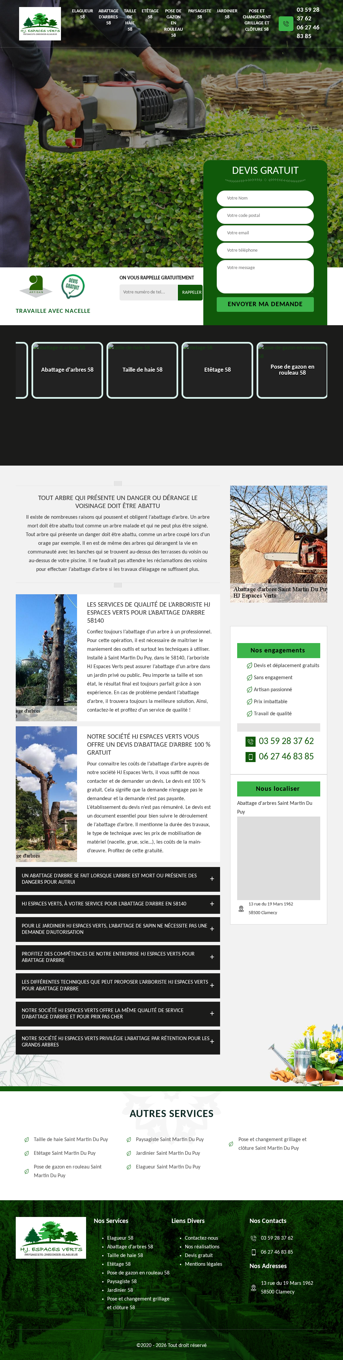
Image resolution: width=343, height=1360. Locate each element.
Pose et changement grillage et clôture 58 (257, 20)
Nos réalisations (202, 1247)
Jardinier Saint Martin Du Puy (168, 1153)
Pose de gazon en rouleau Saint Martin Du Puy (67, 1171)
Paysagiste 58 (199, 14)
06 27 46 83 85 (308, 32)
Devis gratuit (199, 1255)
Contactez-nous (201, 1238)
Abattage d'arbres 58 (108, 17)
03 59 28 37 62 (308, 14)
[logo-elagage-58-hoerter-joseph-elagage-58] (40, 23)
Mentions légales (203, 1264)
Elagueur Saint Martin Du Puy (168, 1167)
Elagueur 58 (82, 14)
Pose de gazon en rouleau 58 (173, 23)
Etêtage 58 (150, 14)
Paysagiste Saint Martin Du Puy (170, 1139)
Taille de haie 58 (130, 20)
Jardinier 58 (227, 14)
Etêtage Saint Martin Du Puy (64, 1153)
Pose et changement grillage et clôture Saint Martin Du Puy (272, 1144)
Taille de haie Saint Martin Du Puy (71, 1139)
